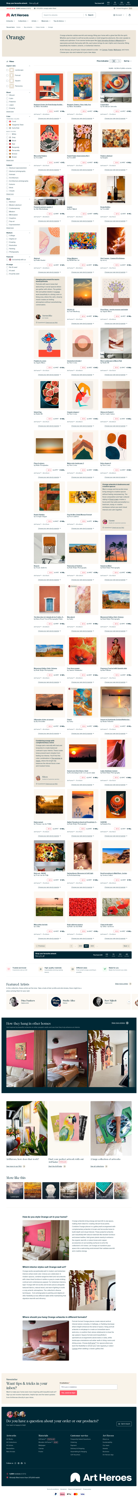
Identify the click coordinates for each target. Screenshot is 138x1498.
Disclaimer (63, 1489)
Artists (34, 21)
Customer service (79, 1435)
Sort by (126, 61)
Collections (22, 21)
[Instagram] (15, 1463)
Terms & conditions (53, 1489)
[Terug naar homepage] (17, 15)
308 (92, 946)
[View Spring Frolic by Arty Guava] (25, 1055)
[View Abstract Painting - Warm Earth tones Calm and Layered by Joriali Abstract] (76, 1056)
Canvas (104, 50)
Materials (45, 21)
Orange (57, 292)
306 (80, 946)
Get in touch (125, 1424)
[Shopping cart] (130, 15)
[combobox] (62, 15)
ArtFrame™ (92, 1343)
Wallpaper (117, 50)
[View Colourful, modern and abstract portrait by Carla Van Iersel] (112, 1053)
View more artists (121, 984)
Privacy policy (87, 1489)
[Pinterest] (18, 1463)
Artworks (9, 21)
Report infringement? (74, 1489)
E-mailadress (65, 1383)
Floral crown (113, 499)
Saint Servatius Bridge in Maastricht (110, 40)
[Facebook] (22, 1463)
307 (86, 946)
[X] (25, 1463)
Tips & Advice (59, 21)
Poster (110, 50)
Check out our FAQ (51, 322)
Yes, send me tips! (68, 1393)
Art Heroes (108, 1435)
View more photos (118, 1023)
